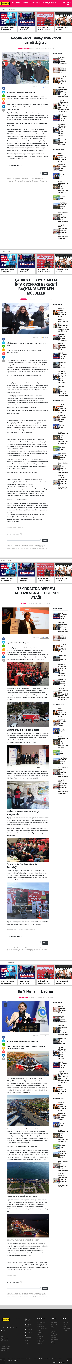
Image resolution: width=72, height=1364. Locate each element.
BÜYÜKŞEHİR (34, 3)
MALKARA (40, 1336)
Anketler (65, 1324)
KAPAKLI (39, 1334)
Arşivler (29, 1332)
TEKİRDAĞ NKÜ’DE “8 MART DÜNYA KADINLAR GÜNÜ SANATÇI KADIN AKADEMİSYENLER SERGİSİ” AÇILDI (63, 106)
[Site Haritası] (2, 1331)
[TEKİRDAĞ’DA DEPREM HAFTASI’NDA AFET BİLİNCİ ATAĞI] (25, 620)
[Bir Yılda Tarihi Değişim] (25, 1016)
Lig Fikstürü (54, 1332)
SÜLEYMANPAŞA (44, 3)
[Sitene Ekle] (5, 1331)
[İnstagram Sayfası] (8, 1327)
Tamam (62, 1362)
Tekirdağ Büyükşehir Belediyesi (16, 871)
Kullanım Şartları (5, 1346)
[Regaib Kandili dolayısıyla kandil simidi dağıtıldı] (25, 68)
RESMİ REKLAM (16, 3)
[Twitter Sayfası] (4, 1327)
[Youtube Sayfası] (11, 1327)
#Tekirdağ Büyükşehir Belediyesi (26, 929)
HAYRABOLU (40, 1343)
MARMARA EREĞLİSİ (40, 1340)
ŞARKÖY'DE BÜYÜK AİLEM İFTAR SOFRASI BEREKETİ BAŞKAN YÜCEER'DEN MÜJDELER (62, 130)
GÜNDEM (25, 3)
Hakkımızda (4, 1337)
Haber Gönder (4, 1350)
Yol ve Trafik (54, 1324)
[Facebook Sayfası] (2, 1327)
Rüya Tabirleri (66, 1328)
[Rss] (17, 1327)
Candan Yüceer (22, 372)
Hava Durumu (54, 1322)
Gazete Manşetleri (53, 1342)
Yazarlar (29, 1329)
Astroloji (65, 1330)
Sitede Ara (65, 1322)
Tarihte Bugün (54, 1334)
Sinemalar (53, 1335)
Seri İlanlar (53, 1337)
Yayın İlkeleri (4, 1339)
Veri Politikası (4, 1340)
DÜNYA (10, 560)
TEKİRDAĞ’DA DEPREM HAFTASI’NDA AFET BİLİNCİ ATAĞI (62, 80)
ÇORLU (53, 3)
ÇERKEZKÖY (40, 1332)
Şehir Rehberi (54, 1339)
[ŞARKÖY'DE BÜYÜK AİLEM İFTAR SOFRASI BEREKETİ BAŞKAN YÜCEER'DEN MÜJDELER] (25, 318)
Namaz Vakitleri (53, 1327)
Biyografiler (66, 1326)
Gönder (45, 173)
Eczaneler (53, 1330)
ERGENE (39, 1338)
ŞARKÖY (10, 251)
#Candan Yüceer (11, 527)
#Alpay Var (20, 527)
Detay (55, 1362)
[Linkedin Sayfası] (14, 1327)
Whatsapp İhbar (5, 1348)
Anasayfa (3, 9)
